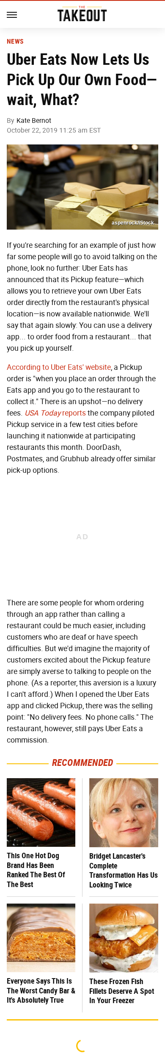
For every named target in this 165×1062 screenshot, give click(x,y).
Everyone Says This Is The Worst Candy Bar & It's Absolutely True (41, 990)
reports (55, 413)
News (15, 41)
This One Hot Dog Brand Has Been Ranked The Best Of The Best (36, 870)
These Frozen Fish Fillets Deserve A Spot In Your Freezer (121, 991)
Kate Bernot (33, 120)
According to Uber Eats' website (59, 367)
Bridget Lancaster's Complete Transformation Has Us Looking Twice (123, 870)
